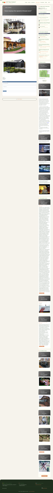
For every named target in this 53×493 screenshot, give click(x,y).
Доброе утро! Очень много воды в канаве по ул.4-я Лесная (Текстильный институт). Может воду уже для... (44, 45)
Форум (46, 2)
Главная (26, 2)
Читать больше (19, 99)
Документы (33, 2)
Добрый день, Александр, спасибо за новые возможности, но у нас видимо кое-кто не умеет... (44, 50)
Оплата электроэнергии (42, 36)
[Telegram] (12, 488)
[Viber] (11, 488)
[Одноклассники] (9, 488)
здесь (48, 122)
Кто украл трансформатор (42, 26)
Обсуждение (42, 2)
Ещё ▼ (49, 2)
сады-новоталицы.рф (31, 491)
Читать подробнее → (41, 346)
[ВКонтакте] (7, 488)
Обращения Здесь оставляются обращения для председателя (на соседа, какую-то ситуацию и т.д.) (44, 23)
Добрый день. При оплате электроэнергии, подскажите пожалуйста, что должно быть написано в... (44, 40)
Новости (29, 2)
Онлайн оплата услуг (38, 484)
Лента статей (38, 2)
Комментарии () (5, 81)
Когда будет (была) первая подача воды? (43, 17)
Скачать (44, 80)
